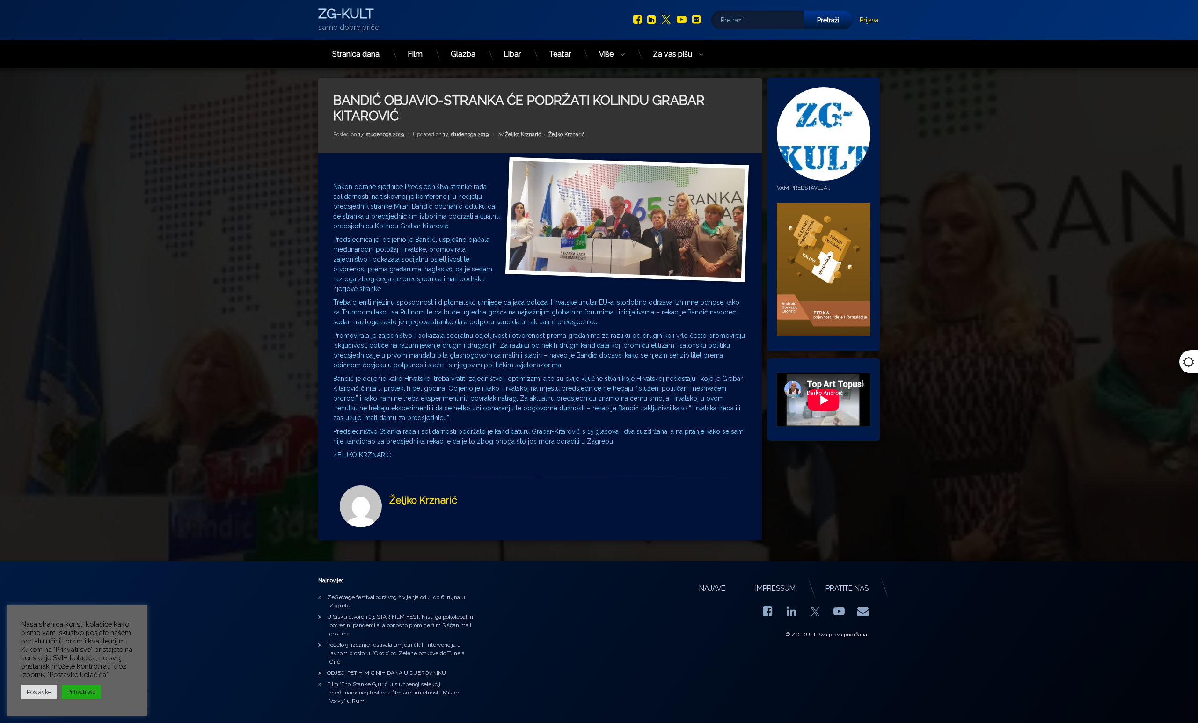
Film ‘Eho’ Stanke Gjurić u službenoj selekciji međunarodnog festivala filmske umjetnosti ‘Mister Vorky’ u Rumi (393, 692)
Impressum (775, 588)
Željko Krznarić (523, 134)
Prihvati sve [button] (81, 692)
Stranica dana (356, 54)
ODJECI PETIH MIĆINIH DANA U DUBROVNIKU (386, 673)
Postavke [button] (39, 691)
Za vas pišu (672, 54)
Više (606, 54)
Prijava (869, 20)
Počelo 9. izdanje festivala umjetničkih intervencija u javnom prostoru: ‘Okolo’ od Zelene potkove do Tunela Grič (396, 653)
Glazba (463, 54)
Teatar (560, 54)
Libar (512, 54)
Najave (712, 588)
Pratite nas (847, 588)
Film (415, 54)
